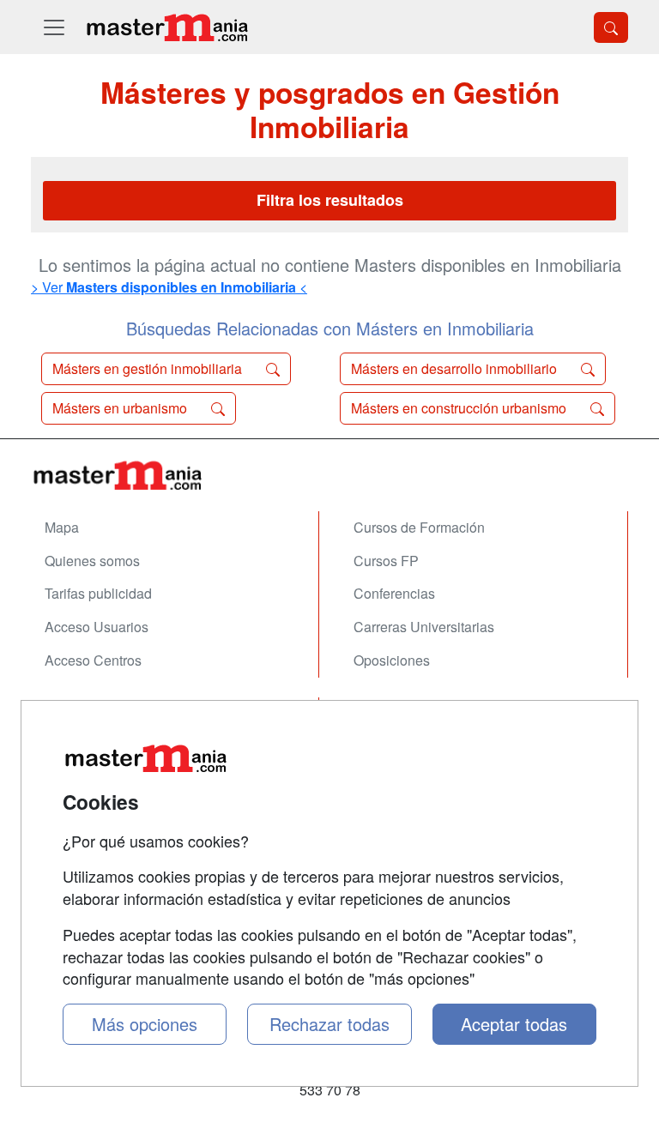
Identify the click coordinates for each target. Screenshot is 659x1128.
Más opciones (144, 1023)
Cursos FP (386, 560)
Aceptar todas (514, 1023)
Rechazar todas (329, 1023)
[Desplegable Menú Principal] (54, 27)
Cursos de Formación (419, 527)
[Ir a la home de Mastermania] (166, 27)
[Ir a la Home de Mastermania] (329, 475)
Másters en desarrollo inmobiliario (455, 368)
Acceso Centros (93, 660)
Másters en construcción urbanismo (460, 408)
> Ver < (169, 287)
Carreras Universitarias (424, 626)
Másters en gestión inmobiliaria (148, 368)
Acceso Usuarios (96, 626)
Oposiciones (392, 660)
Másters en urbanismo (121, 408)
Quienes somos (92, 560)
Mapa (62, 527)
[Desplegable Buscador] (611, 27)
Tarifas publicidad (98, 593)
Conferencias (394, 593)
